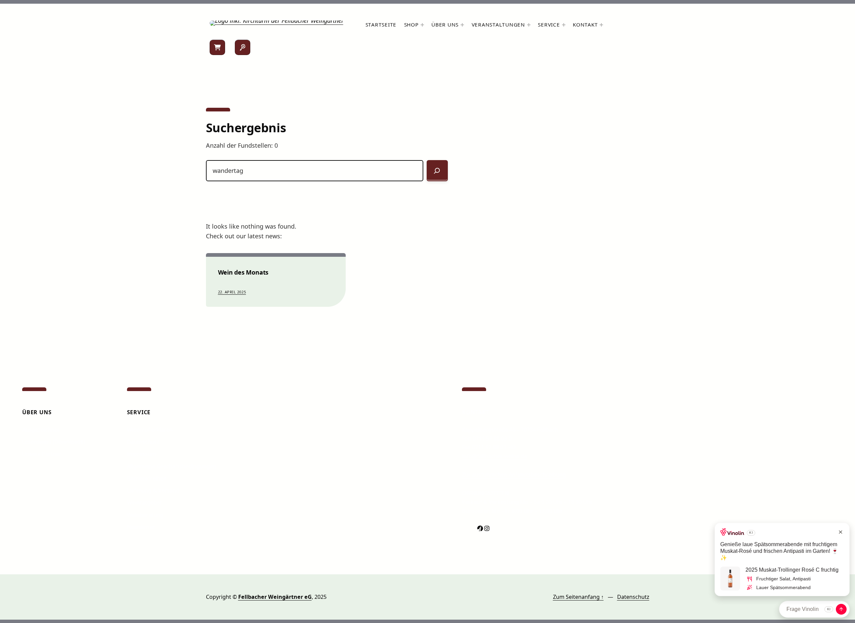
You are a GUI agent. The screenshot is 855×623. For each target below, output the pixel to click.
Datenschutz (633, 597)
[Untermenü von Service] (563, 25)
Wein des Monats (243, 272)
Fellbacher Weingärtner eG (275, 597)
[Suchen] (242, 47)
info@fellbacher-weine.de (494, 456)
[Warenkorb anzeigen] (217, 47)
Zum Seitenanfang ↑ (578, 597)
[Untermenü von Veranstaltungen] (528, 25)
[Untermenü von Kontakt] (601, 25)
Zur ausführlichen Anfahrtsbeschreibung (514, 474)
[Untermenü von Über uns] (462, 25)
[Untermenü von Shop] (422, 25)
